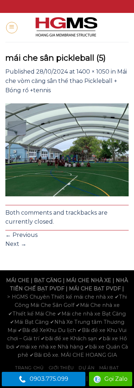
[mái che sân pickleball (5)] (67, 149)
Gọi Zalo (116, 378)
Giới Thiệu (61, 367)
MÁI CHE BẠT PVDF (95, 288)
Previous (21, 235)
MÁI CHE (17, 280)
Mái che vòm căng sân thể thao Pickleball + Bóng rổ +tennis (66, 80)
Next (15, 243)
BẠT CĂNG (47, 280)
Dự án (86, 367)
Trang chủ (29, 367)
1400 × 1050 (92, 71)
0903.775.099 (49, 378)
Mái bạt (109, 367)
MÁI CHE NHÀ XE (88, 280)
